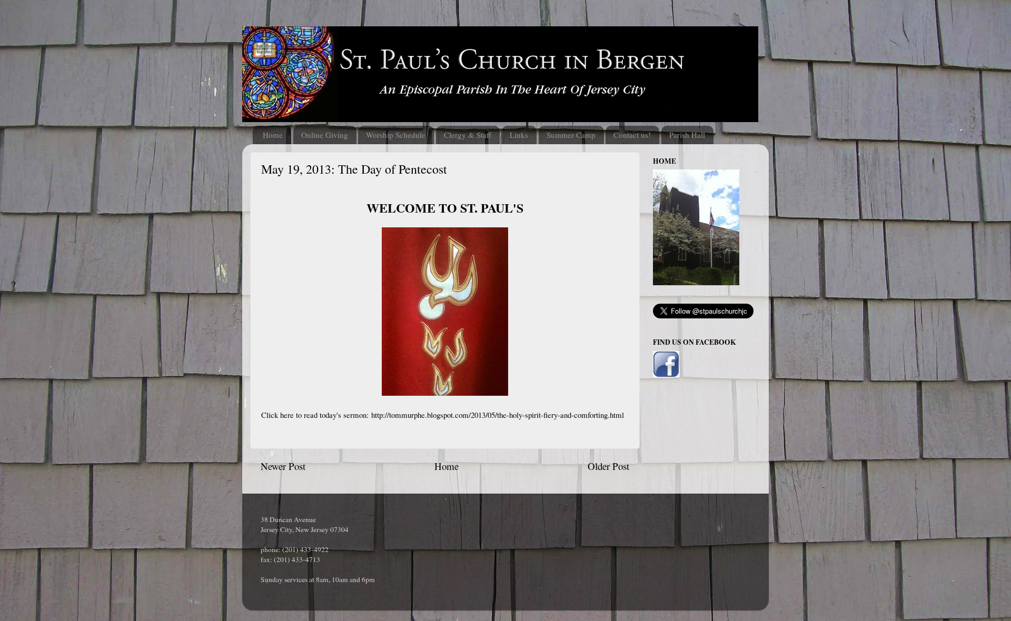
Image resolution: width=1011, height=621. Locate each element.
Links (519, 134)
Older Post (608, 466)
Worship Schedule (395, 134)
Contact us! (632, 134)
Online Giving (324, 134)
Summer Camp (571, 134)
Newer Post (283, 466)
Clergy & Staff (467, 134)
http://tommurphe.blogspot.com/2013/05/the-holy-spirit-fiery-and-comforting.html (497, 414)
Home (273, 134)
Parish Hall (687, 134)
